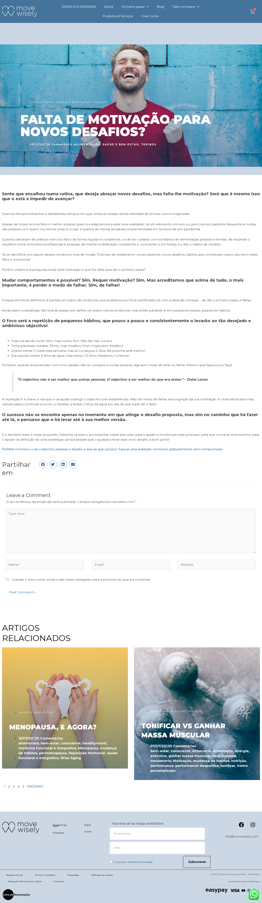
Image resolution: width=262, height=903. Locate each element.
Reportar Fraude (14, 875)
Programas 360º (59, 825)
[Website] (217, 565)
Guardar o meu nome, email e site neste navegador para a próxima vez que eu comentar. (81, 579)
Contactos (59, 881)
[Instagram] (253, 825)
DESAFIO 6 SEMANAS (79, 7)
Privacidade (73, 875)
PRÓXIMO (35, 786)
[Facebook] (241, 825)
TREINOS (100, 102)
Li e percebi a (132, 862)
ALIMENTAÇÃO (42, 102)
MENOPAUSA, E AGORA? (52, 727)
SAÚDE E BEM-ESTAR (73, 102)
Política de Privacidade (140, 862)
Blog (160, 7)
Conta (87, 831)
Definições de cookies (102, 875)
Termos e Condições (45, 875)
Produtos (58, 832)
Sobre (108, 7)
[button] (43, 464)
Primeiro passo (133, 7)
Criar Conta (150, 16)
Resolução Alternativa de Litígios (24, 881)
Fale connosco (183, 7)
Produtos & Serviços (118, 16)
